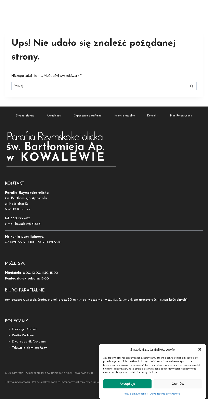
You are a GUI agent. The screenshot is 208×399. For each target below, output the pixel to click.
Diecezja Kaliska (24, 329)
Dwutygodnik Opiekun (29, 341)
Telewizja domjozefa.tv (29, 348)
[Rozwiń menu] (199, 10)
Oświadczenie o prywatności (165, 393)
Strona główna (25, 115)
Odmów (178, 384)
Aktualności (54, 115)
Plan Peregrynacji (181, 115)
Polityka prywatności (17, 382)
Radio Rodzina (23, 335)
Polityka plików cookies (135, 393)
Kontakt (152, 115)
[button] (200, 349)
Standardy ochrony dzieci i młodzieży (84, 382)
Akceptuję (127, 384)
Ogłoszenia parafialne (87, 115)
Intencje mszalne (124, 115)
